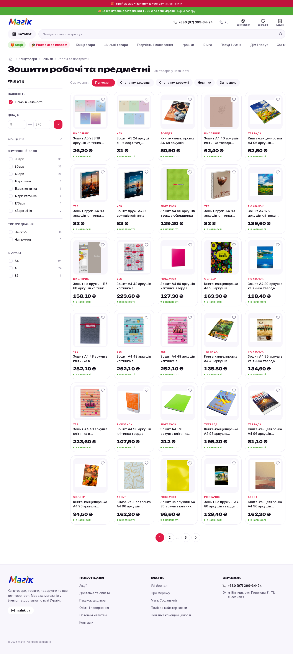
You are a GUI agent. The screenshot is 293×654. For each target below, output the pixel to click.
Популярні (103, 82)
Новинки (204, 82)
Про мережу (160, 593)
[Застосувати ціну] (58, 124)
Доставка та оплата (94, 593)
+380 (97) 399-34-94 (196, 22)
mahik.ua (23, 610)
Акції (83, 585)
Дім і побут (259, 45)
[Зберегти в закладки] (102, 99)
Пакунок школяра (92, 600)
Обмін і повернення (94, 608)
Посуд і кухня (231, 45)
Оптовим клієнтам (93, 615)
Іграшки (188, 45)
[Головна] (11, 59)
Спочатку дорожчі (174, 82)
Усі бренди (159, 585)
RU (226, 22)
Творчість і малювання (155, 45)
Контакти (86, 622)
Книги (207, 45)
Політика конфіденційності (171, 615)
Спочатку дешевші (135, 82)
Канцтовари (85, 45)
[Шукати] (281, 34)
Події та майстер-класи (169, 608)
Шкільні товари (116, 45)
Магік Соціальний (164, 600)
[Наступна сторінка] (196, 537)
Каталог (24, 34)
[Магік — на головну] (20, 21)
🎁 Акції (16, 45)
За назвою (228, 82)
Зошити (47, 59)
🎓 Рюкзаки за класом (49, 45)
